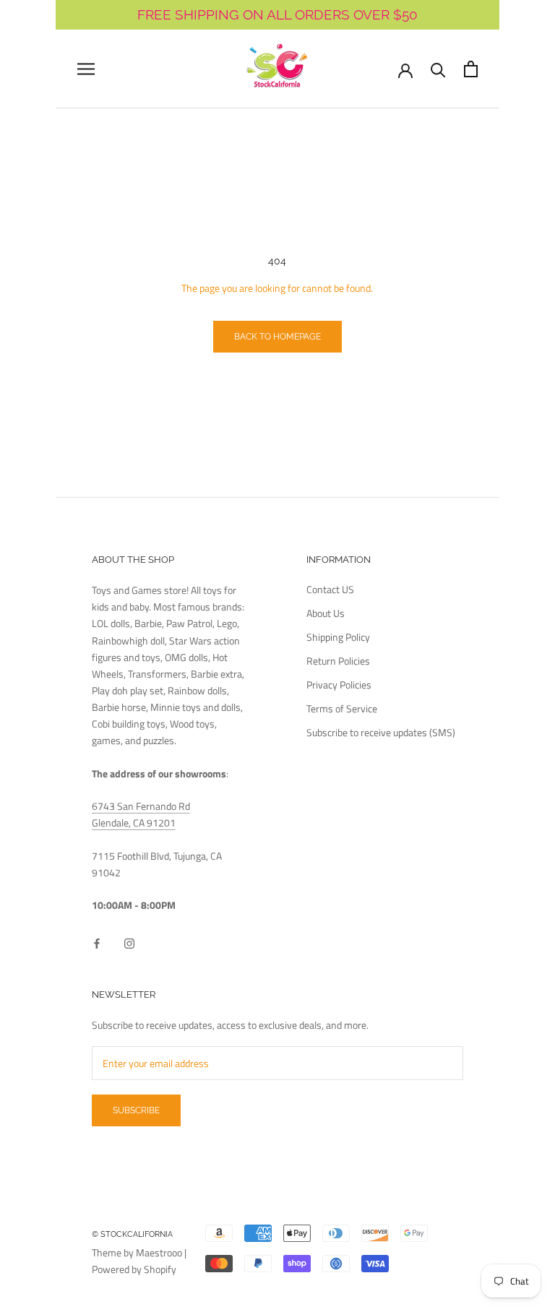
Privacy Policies (338, 684)
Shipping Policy (338, 636)
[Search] (438, 69)
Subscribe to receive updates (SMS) (380, 732)
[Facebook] (97, 942)
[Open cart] (471, 69)
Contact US (330, 589)
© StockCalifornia (132, 1234)
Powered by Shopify (134, 1269)
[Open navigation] (86, 69)
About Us (325, 613)
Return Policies (338, 660)
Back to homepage (277, 337)
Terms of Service (341, 708)
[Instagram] (129, 942)
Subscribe (136, 1110)
